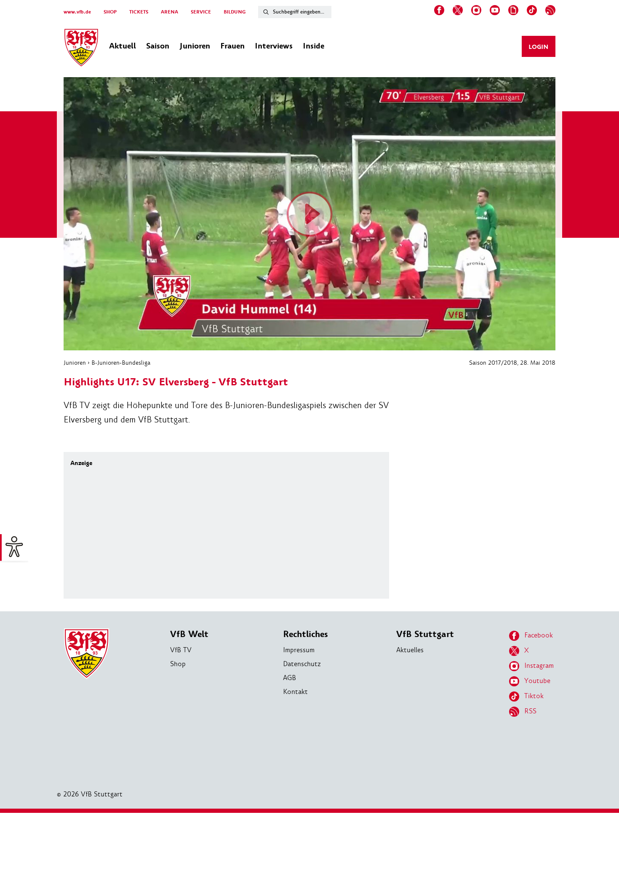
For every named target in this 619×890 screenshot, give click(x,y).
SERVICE (201, 12)
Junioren (75, 362)
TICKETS (138, 12)
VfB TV (181, 649)
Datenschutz (302, 663)
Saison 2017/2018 (493, 362)
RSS (530, 711)
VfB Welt (189, 634)
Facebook (538, 635)
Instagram (539, 665)
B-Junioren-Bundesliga (120, 362)
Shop (178, 663)
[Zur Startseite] (81, 49)
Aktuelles (410, 649)
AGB (289, 677)
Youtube (537, 680)
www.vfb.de (77, 12)
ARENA (169, 12)
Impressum (299, 649)
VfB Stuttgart (425, 634)
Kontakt (295, 691)
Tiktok (534, 695)
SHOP (110, 12)
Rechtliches (305, 634)
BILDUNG (234, 12)
